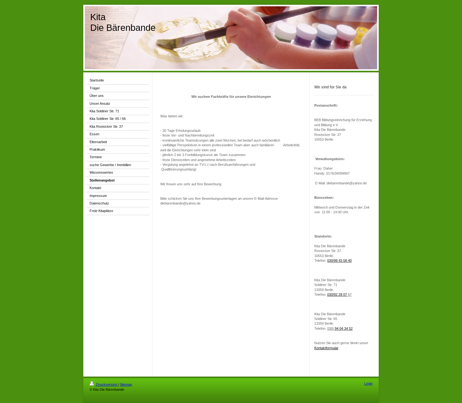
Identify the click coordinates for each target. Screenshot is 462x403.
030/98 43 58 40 (339, 260)
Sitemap (126, 384)
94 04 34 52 (344, 328)
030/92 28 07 (337, 294)
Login (368, 383)
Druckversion (106, 384)
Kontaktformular (326, 348)
